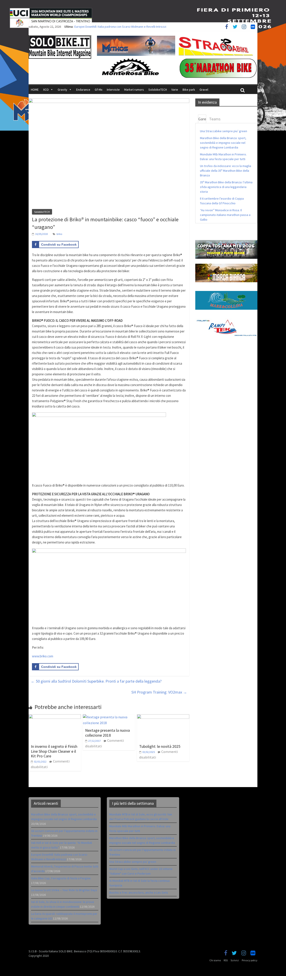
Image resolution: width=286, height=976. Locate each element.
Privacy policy (249, 960)
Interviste (113, 90)
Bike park (189, 90)
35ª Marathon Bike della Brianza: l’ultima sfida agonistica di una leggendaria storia (226, 187)
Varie (174, 90)
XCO (46, 90)
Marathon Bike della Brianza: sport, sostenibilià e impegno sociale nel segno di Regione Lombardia (223, 142)
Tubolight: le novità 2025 (159, 746)
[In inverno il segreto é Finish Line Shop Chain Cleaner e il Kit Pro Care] (55, 717)
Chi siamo (215, 960)
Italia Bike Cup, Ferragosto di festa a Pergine (61, 878)
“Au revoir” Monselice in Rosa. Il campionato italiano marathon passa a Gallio (225, 215)
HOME (35, 90)
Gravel (204, 90)
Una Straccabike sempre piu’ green (223, 131)
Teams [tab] (215, 118)
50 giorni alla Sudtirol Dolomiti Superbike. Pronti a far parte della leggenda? (96, 681)
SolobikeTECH (157, 90)
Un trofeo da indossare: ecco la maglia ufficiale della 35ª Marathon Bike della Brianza (225, 170)
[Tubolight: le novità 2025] (163, 717)
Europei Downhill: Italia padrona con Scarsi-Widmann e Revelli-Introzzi (120, 27)
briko (59, 234)
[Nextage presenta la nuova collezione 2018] (109, 717)
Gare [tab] (202, 118)
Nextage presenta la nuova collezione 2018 (107, 733)
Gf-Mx (98, 90)
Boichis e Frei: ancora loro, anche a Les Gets (138, 892)
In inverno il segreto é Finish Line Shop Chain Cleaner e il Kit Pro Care (54, 751)
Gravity (62, 90)
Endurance (83, 90)
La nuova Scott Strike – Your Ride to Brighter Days (64, 890)
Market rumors (134, 90)
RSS (226, 960)
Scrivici (235, 960)
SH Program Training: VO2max (159, 692)
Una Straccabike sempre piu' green (132, 862)
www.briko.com (42, 656)
